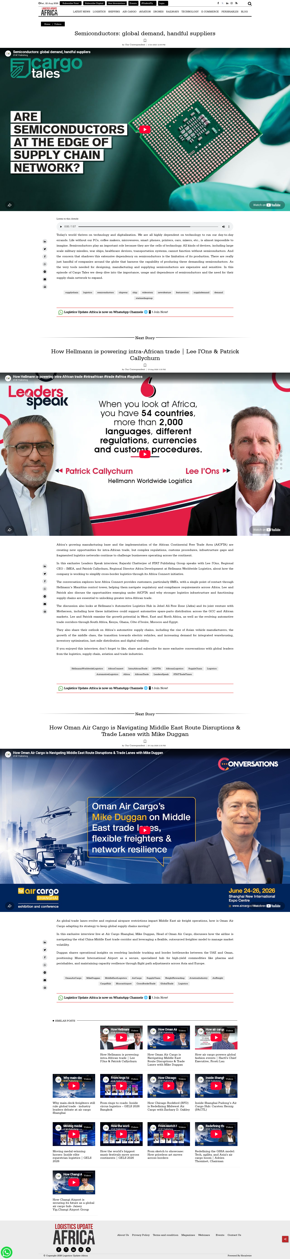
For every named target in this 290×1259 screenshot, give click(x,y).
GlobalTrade (166, 983)
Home (47, 24)
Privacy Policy (141, 1234)
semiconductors (105, 292)
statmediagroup (144, 298)
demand (218, 292)
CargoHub (105, 983)
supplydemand (201, 292)
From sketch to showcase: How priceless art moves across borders (166, 1154)
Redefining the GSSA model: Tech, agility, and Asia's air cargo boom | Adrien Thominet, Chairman (215, 1156)
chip (135, 292)
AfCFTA (156, 668)
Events (132, 3)
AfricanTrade (142, 674)
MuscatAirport (124, 983)
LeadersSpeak (161, 674)
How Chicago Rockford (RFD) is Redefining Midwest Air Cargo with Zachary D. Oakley (169, 1106)
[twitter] (44, 249)
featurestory (182, 292)
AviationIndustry (198, 978)
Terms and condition (166, 1234)
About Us (123, 1234)
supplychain (71, 292)
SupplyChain (195, 668)
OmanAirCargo (73, 978)
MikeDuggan (93, 978)
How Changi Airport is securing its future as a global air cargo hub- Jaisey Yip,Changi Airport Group (73, 1204)
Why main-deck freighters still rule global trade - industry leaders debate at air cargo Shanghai (74, 1107)
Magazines (188, 1234)
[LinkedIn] (44, 241)
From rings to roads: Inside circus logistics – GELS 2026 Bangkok (120, 1106)
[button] (145, 41)
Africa (126, 674)
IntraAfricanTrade (137, 668)
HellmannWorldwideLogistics (87, 668)
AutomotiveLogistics (107, 674)
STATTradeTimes (183, 674)
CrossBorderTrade (146, 983)
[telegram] (44, 271)
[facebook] (44, 256)
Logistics (212, 668)
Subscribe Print (71, 3)
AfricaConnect (115, 668)
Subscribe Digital (94, 3)
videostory (147, 292)
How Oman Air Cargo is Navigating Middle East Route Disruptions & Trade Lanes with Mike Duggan (145, 730)
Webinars (204, 1234)
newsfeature (164, 292)
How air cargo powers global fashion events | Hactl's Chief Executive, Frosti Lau (215, 1058)
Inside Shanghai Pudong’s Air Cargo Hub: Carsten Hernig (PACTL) (216, 1106)
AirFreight (217, 978)
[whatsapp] (44, 264)
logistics (87, 292)
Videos (57, 24)
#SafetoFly (146, 3)
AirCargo (137, 978)
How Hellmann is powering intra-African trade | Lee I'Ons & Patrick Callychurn (145, 354)
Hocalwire (246, 1255)
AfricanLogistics (174, 668)
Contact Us (234, 1234)
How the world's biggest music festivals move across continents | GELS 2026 (119, 1154)
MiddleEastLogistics (116, 978)
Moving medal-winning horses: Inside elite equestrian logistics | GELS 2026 (72, 1156)
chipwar (123, 292)
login (161, 3)
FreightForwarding (174, 978)
